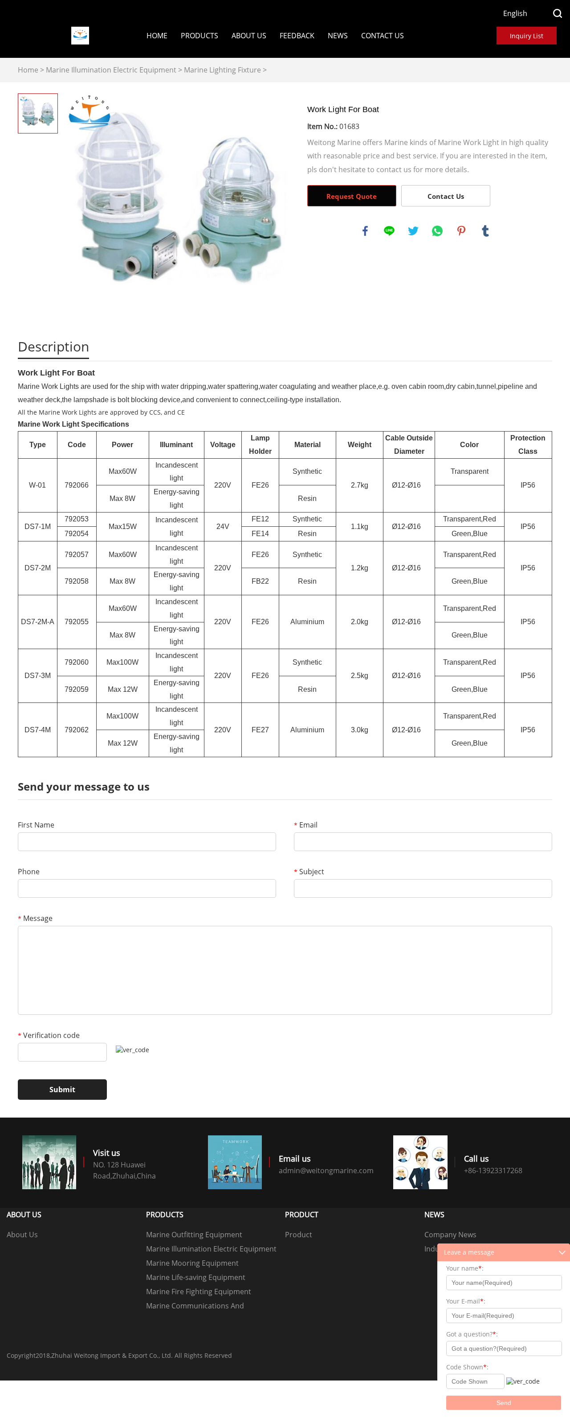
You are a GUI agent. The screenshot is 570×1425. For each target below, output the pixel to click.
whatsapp (437, 231)
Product (298, 1234)
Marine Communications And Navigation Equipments (195, 1307)
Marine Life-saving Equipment (195, 1277)
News (338, 35)
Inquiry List (526, 36)
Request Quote (351, 196)
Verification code (49, 1035)
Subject (309, 871)
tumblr (485, 231)
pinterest (461, 231)
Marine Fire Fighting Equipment (198, 1291)
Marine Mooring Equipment (192, 1263)
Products (199, 35)
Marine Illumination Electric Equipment (111, 70)
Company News (450, 1234)
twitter (413, 231)
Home (157, 35)
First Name (36, 825)
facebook (365, 231)
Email (306, 825)
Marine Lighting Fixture (222, 70)
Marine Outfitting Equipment (194, 1234)
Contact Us (382, 35)
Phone (29, 871)
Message (35, 918)
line (389, 231)
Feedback (297, 35)
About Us (249, 35)
